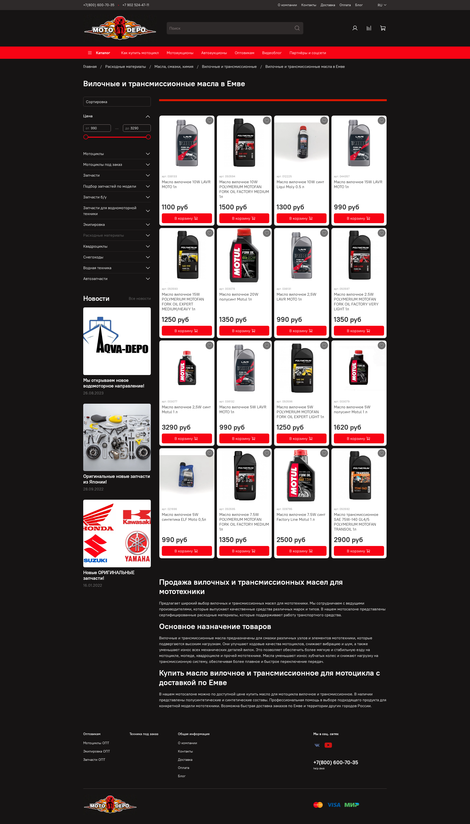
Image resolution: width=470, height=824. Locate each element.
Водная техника (97, 267)
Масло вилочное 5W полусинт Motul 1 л (352, 409)
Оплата (345, 5)
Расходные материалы (125, 66)
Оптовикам (244, 52)
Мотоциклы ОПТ (96, 743)
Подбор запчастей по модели (109, 186)
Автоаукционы (214, 52)
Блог (359, 5)
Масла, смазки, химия (173, 66)
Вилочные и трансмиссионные (229, 66)
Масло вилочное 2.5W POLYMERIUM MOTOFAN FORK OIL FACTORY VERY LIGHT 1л (356, 301)
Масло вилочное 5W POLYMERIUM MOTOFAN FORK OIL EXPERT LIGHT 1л (300, 411)
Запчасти (91, 175)
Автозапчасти (95, 278)
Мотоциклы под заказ (102, 164)
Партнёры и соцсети (308, 52)
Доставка (328, 5)
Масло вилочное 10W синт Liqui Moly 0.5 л (300, 184)
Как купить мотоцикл (140, 52)
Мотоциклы (93, 153)
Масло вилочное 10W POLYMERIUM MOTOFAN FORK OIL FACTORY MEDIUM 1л (244, 189)
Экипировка (94, 224)
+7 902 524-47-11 (135, 5)
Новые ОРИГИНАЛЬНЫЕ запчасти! (109, 575)
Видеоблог (272, 52)
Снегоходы (93, 256)
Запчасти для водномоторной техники (109, 210)
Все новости (140, 298)
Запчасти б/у (94, 196)
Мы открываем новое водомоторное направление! (113, 383)
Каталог (103, 52)
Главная (90, 66)
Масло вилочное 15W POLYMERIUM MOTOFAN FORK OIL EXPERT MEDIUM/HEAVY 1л (183, 301)
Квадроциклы (95, 246)
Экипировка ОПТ (96, 751)
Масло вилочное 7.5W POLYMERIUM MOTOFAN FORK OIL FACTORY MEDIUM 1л (244, 522)
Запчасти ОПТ (94, 759)
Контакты (308, 5)
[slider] (85, 137)
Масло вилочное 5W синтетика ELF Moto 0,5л (184, 517)
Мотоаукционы (180, 52)
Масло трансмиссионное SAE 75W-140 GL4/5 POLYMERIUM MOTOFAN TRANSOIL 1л (356, 522)
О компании (287, 5)
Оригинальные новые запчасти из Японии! (116, 479)
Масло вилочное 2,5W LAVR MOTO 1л (297, 297)
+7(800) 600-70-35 (98, 5)
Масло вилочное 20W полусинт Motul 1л (238, 297)
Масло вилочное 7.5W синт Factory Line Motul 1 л (301, 517)
